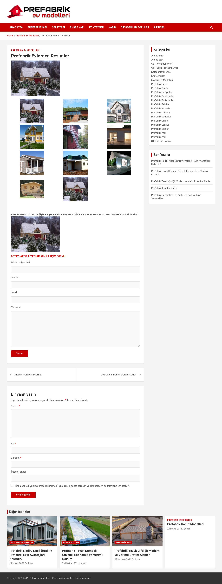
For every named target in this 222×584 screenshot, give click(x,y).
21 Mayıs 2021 (16, 563)
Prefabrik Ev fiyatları (161, 92)
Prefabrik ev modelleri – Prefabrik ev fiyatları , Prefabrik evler (58, 578)
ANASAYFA (16, 27)
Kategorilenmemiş (161, 71)
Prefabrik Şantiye (160, 124)
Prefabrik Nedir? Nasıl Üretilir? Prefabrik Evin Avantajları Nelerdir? (30, 555)
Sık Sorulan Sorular (135, 27)
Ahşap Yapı (77, 27)
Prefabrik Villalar (160, 128)
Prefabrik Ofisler (160, 120)
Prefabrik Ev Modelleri (25, 50)
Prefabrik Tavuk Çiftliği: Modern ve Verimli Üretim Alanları (181, 181)
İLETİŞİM (159, 27)
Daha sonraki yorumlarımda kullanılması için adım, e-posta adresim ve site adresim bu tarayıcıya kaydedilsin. (72, 485)
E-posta (16, 457)
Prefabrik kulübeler (161, 116)
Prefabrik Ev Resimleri (162, 100)
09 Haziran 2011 (70, 563)
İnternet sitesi (18, 471)
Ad (13, 443)
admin (29, 563)
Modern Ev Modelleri (162, 80)
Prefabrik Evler (159, 84)
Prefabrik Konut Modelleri (164, 188)
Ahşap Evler (157, 55)
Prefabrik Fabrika (160, 104)
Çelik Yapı (58, 27)
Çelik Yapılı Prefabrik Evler (164, 67)
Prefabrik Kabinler (160, 112)
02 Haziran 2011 (123, 559)
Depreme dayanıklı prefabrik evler (118, 374)
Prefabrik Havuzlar (161, 108)
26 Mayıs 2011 (174, 528)
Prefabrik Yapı (37, 27)
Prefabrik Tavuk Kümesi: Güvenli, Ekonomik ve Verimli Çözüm (82, 555)
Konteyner (96, 27)
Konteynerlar (158, 76)
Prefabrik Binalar (160, 88)
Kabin (112, 27)
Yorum (15, 406)
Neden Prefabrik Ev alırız (28, 374)
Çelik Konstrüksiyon (161, 63)
